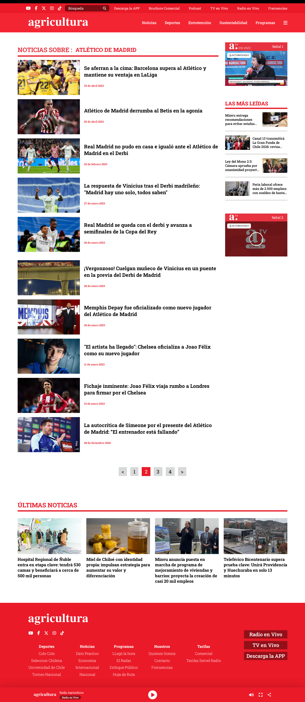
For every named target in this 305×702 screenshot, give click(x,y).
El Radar (124, 660)
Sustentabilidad (233, 22)
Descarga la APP (127, 8)
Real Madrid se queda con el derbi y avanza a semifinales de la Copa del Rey (138, 228)
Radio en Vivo (248, 8)
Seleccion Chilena (46, 660)
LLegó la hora (123, 653)
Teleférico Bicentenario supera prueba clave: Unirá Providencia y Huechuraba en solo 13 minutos (255, 567)
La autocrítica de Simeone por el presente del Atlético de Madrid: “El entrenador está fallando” (148, 428)
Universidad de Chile (46, 667)
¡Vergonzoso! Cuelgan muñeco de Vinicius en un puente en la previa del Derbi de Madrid (150, 271)
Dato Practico (87, 653)
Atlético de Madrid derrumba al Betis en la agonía (143, 110)
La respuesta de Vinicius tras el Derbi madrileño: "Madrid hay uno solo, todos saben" (142, 189)
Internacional (87, 667)
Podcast (195, 8)
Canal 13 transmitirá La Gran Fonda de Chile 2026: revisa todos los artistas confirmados (268, 142)
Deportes (172, 22)
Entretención (199, 22)
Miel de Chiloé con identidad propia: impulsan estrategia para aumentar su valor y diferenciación (118, 567)
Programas (265, 22)
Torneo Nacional (46, 674)
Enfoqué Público (124, 667)
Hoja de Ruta (124, 674)
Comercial (203, 653)
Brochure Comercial (164, 8)
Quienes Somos (162, 653)
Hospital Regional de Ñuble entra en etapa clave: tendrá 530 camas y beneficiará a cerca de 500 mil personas (49, 567)
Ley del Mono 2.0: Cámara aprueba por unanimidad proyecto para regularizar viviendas (242, 165)
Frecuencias (277, 8)
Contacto (162, 660)
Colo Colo (47, 653)
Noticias (149, 22)
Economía (87, 660)
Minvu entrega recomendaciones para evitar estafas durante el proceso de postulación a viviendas (241, 119)
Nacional (87, 674)
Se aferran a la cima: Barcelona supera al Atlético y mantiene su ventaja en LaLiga (145, 71)
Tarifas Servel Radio (203, 660)
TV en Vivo (219, 8)
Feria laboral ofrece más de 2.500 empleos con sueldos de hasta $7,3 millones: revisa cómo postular (270, 188)
